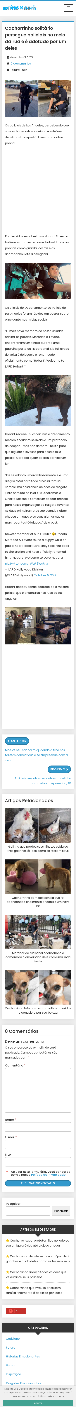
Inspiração (13, 1374)
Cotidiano (13, 1339)
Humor (11, 1365)
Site (8, 1154)
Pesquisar (13, 1204)
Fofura (10, 1347)
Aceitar (38, 1403)
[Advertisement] (38, 190)
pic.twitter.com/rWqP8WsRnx (26, 563)
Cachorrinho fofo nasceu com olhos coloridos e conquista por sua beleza (38, 1010)
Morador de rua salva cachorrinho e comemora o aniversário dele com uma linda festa (38, 957)
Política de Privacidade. (48, 1175)
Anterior (18, 741)
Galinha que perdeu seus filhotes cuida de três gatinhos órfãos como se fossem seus (38, 849)
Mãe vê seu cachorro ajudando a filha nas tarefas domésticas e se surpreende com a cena (36, 755)
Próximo (57, 769)
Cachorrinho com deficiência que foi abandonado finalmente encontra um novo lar (38, 902)
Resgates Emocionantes (23, 1383)
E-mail (11, 1137)
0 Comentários (21, 63)
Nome (10, 1120)
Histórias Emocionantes (23, 1356)
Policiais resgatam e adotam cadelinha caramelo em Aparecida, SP (43, 780)
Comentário (15, 1065)
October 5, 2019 (45, 575)
